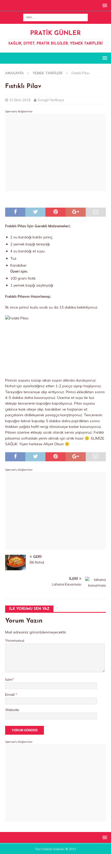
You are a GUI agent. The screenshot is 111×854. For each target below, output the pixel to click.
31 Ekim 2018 (19, 100)
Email (10, 694)
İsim (8, 679)
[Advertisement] (55, 152)
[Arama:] (55, 17)
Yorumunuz (15, 640)
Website (12, 709)
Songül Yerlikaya (51, 100)
